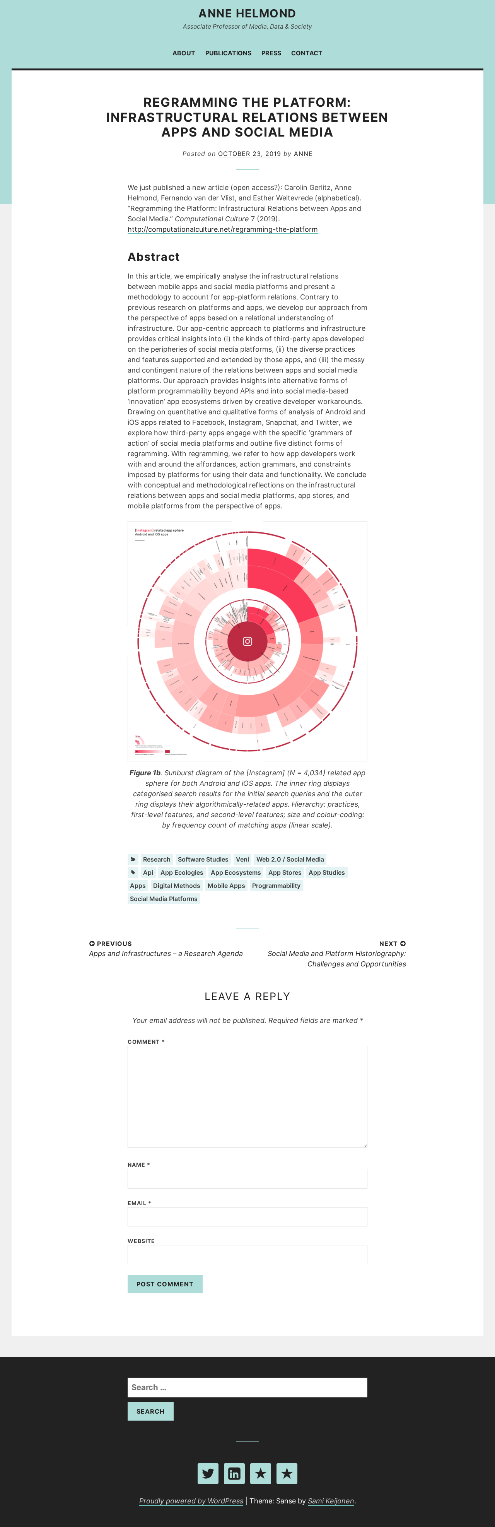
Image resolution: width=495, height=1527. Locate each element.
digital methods (176, 885)
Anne (303, 153)
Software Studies (203, 859)
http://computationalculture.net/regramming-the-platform (223, 229)
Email (140, 1203)
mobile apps (226, 885)
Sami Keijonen (331, 1501)
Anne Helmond (247, 13)
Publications (228, 53)
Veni (242, 859)
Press (271, 53)
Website (141, 1241)
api (148, 872)
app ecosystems (236, 872)
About (183, 53)
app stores (285, 872)
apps (138, 885)
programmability (276, 885)
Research (157, 859)
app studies (327, 872)
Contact (307, 53)
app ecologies (181, 872)
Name (139, 1164)
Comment (146, 1041)
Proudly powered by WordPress (191, 1501)
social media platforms (164, 899)
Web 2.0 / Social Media (290, 859)
